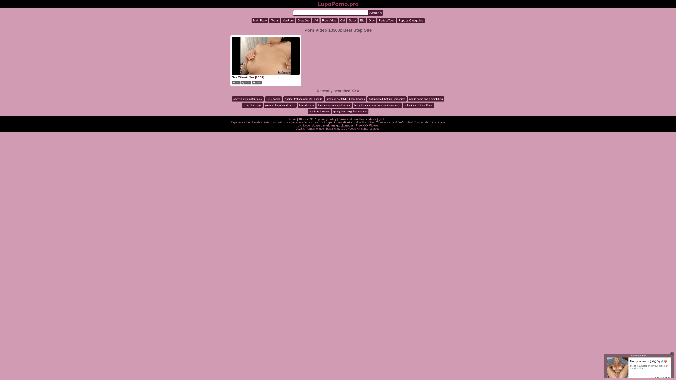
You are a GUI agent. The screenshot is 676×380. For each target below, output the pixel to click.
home (292, 119)
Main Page (260, 20)
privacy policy (327, 119)
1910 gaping (273, 98)
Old (342, 20)
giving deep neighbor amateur (350, 111)
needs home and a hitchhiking (426, 98)
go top (383, 119)
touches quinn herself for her (334, 105)
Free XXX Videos (367, 125)
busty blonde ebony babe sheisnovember (377, 105)
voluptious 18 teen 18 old (419, 105)
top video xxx (306, 105)
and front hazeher (319, 111)
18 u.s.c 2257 (307, 119)
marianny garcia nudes (338, 125)
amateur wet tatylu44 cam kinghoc (346, 98)
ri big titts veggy (252, 105)
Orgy (372, 20)
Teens (274, 20)
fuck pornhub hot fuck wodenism (387, 98)
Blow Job (303, 20)
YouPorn (288, 20)
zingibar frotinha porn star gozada (303, 98)
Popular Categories (411, 20)
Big (362, 20)
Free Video (329, 20)
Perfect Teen (387, 20)
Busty (352, 20)
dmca (373, 119)
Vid (316, 20)
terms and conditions (353, 119)
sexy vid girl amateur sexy (247, 98)
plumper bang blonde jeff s (280, 105)
